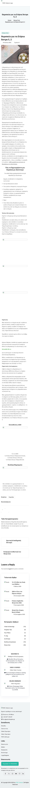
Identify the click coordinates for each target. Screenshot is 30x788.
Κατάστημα (4, 752)
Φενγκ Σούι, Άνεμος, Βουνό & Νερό (18, 611)
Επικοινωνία (4, 744)
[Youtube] (16, 773)
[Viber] (19, 773)
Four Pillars (7, 632)
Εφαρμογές (4, 750)
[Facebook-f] (5, 773)
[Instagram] (12, 773)
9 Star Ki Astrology (9, 626)
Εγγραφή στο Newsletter (10, 763)
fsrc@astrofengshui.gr (9, 719)
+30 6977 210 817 (7, 717)
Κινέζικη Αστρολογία (10, 642)
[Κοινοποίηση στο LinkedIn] (19, 502)
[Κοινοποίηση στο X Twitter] (16, 502)
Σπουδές (3, 726)
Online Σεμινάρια (5, 731)
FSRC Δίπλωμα (5, 737)
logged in (10, 569)
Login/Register (5, 755)
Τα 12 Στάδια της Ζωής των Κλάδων (18, 583)
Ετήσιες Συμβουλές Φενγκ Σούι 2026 (17, 602)
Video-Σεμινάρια (5, 734)
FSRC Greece (19, 782)
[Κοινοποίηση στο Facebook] (13, 502)
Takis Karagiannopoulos (9, 519)
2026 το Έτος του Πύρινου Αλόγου (17, 592)
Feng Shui (11, 497)
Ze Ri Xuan (7, 639)
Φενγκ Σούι (17, 20)
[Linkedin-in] (23, 773)
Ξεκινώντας (4, 728)
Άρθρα (3, 747)
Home (9, 20)
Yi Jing (6, 636)
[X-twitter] (8, 773)
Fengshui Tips (8, 629)
